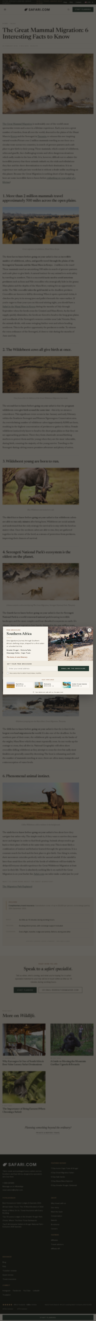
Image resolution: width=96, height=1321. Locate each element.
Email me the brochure (73, 669)
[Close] (90, 630)
